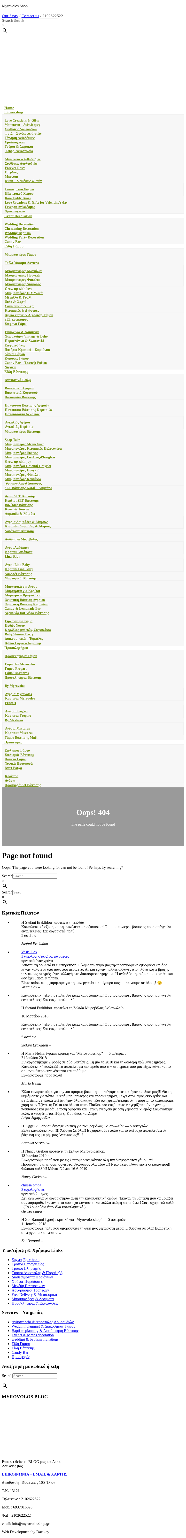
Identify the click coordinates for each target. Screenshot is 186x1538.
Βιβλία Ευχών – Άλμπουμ (23, 643)
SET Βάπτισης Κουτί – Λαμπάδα (28, 488)
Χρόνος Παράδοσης (27, 1281)
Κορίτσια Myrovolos (20, 698)
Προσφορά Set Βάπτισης (23, 785)
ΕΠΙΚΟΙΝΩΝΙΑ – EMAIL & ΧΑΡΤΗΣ (34, 1474)
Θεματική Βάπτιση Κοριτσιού (26, 604)
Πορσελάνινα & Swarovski (24, 341)
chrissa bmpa (31, 1185)
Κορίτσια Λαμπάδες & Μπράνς (28, 526)
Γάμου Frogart (16, 668)
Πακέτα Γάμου (15, 759)
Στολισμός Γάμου (17, 750)
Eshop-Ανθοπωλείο (19, 151)
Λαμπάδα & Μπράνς (20, 513)
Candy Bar (13, 242)
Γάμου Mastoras (17, 673)
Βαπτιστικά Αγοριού (19, 388)
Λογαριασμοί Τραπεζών (30, 1290)
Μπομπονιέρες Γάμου (20, 254)
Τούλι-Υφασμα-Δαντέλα (22, 263)
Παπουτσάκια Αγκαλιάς (22, 414)
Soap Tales (12, 440)
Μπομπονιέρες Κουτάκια (23, 479)
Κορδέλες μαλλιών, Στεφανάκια (28, 630)
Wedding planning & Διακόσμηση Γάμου (43, 1326)
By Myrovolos (15, 686)
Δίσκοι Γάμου (15, 354)
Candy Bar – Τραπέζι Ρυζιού (26, 363)
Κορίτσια (11, 776)
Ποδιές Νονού (15, 625)
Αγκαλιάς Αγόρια (17, 422)
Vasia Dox (29, 952)
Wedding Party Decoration (24, 237)
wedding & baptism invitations (35, 1339)
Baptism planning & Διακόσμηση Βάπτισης (45, 1331)
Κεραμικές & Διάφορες (22, 310)
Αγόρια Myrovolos (18, 694)
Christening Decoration (22, 229)
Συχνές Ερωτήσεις (26, 1260)
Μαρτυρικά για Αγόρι (21, 586)
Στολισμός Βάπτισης (19, 755)
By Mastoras (14, 720)
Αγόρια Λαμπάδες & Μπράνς (26, 522)
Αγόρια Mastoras (17, 728)
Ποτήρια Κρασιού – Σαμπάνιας (27, 350)
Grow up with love (18, 289)
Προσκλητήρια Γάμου (21, 656)
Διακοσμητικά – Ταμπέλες (24, 638)
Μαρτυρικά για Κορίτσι (22, 591)
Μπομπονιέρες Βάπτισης (22, 431)
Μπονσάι (11, 176)
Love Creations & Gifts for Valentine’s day (36, 202)
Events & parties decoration (33, 1335)
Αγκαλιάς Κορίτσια (19, 427)
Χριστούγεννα (15, 142)
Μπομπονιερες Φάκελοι (22, 280)
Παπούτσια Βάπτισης (20, 397)
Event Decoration (18, 216)
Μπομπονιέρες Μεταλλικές (24, 444)
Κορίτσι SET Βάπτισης (22, 500)
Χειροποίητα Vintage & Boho (26, 336)
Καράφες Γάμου (17, 358)
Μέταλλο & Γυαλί (18, 297)
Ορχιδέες (11, 172)
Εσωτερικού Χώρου (19, 189)
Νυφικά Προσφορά (19, 763)
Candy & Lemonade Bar (23, 608)
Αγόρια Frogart (16, 711)
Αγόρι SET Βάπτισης (20, 496)
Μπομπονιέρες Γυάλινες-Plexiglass (30, 457)
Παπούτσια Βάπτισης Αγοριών (27, 405)
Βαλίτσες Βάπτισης (19, 505)
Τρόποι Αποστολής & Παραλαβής (38, 1273)
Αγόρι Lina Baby (17, 565)
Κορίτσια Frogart (18, 715)
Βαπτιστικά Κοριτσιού (21, 392)
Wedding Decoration (20, 224)
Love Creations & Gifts (22, 120)
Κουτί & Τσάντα (17, 509)
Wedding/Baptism (18, 233)
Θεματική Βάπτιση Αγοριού (25, 600)
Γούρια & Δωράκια (19, 146)
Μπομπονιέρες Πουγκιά (22, 470)
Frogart (10, 703)
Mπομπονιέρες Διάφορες (23, 284)
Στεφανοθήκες (15, 345)
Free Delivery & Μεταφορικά (34, 1294)
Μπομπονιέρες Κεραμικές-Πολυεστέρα (33, 448)
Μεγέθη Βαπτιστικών (28, 1286)
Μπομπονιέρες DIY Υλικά (24, 293)
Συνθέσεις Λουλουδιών (21, 129)
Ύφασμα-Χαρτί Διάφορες (23, 483)
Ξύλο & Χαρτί (15, 302)
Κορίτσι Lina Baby (19, 569)
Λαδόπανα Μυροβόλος (21, 539)
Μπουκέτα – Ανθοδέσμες (22, 125)
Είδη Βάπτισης (16, 372)
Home (9, 108)
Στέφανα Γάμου (16, 324)
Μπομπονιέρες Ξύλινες (21, 453)
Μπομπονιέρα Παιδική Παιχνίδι (28, 466)
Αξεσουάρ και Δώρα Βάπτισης (27, 613)
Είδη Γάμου (13, 246)
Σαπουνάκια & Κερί (19, 306)
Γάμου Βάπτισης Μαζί (21, 737)
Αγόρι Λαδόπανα (17, 547)
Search (7, 20)
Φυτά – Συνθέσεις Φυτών (23, 133)
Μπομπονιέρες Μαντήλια (23, 271)
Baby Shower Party (19, 634)
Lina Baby (12, 556)
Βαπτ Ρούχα (13, 768)
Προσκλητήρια (16, 648)
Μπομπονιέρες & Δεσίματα (33, 1299)
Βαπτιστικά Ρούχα (18, 380)
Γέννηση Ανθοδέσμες (20, 138)
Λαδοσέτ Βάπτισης (18, 574)
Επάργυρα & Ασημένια (22, 332)
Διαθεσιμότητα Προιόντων (32, 1277)
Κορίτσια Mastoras (19, 733)
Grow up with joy (18, 461)
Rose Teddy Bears (18, 198)
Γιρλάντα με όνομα (18, 621)
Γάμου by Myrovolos (20, 664)
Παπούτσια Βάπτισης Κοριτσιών (28, 410)
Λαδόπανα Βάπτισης (19, 531)
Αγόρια (10, 780)
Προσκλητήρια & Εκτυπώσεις (35, 1303)
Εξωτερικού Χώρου (19, 193)
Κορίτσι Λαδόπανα (18, 552)
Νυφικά (10, 367)
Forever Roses (15, 168)
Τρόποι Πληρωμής (26, 1268)
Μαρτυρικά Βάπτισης (20, 578)
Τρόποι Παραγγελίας (28, 1264)
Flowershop (13, 112)
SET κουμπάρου (16, 319)
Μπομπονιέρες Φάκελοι (22, 475)
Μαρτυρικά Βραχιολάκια (23, 595)
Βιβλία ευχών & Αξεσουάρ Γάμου (29, 315)
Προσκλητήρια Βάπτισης (23, 677)
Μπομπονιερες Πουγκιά (22, 275)
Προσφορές (13, 742)
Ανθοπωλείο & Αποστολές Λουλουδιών (43, 1322)
